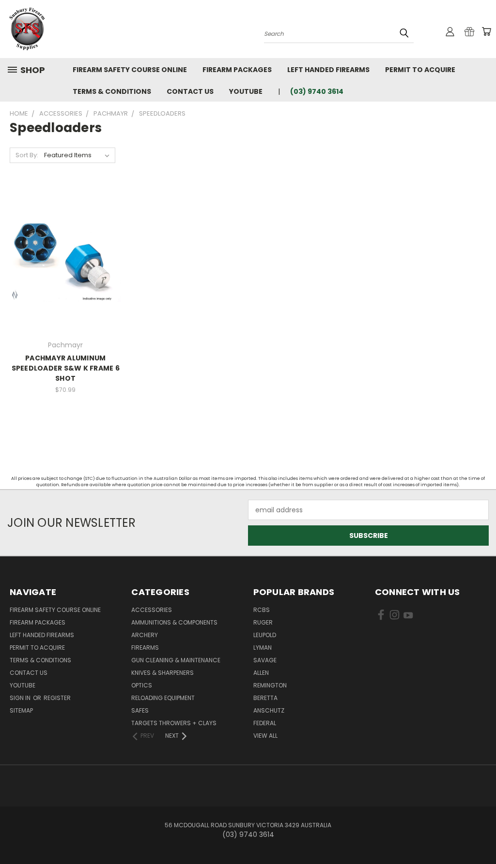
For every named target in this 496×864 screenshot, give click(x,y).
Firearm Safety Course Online (130, 69)
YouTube (246, 91)
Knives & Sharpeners (162, 673)
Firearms (145, 647)
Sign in (21, 698)
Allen (261, 673)
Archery (144, 635)
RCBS (261, 610)
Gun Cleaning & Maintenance (175, 660)
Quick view (65, 249)
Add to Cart (65, 267)
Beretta (265, 698)
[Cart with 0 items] (486, 31)
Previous (481, 834)
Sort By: (27, 155)
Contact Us (190, 91)
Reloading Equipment (163, 698)
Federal (264, 723)
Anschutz (268, 710)
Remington (270, 685)
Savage (265, 660)
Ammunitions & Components (174, 622)
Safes (140, 710)
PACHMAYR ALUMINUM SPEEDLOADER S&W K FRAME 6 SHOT (66, 368)
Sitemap (21, 710)
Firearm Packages (237, 69)
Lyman (262, 647)
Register (57, 698)
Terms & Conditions (112, 91)
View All (265, 735)
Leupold (264, 635)
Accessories (151, 610)
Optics (141, 685)
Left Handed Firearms (328, 69)
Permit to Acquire (420, 69)
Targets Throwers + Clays (174, 723)
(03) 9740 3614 (316, 91)
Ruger (263, 622)
